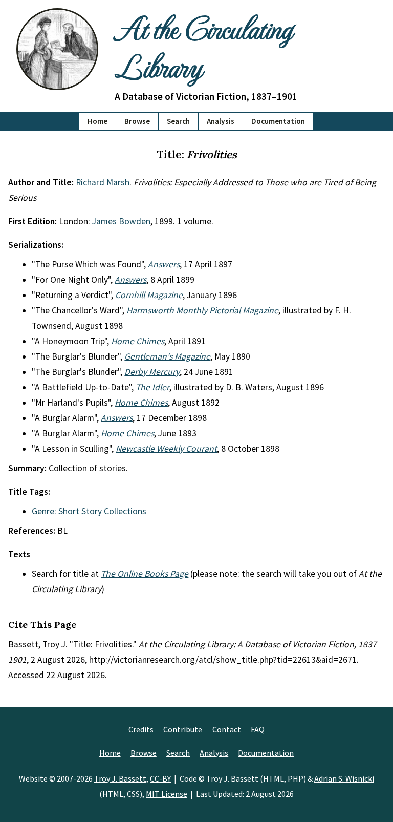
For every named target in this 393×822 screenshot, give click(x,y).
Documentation (278, 121)
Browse (137, 121)
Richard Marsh (102, 182)
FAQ (258, 729)
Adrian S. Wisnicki (344, 778)
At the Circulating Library (203, 46)
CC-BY (160, 778)
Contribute (182, 729)
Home (97, 121)
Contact (226, 729)
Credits (141, 729)
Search (178, 121)
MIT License (166, 794)
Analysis (220, 121)
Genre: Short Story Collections (89, 511)
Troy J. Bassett (120, 778)
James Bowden (121, 221)
